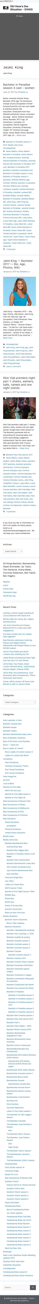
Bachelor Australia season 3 (18, 944)
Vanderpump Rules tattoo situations (18, 1275)
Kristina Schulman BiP (12, 218)
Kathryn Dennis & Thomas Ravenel (21, 1185)
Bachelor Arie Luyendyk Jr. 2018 (20, 934)
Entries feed (8, 589)
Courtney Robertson (15, 1108)
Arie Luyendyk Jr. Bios (12, 720)
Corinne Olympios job (23, 477)
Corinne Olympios (21, 467)
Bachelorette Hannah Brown (18, 1087)
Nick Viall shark (22, 499)
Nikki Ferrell (13, 1147)
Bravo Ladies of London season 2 (19, 752)
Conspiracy (7, 759)
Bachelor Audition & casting (18, 937)
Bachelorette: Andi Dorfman (18, 1097)
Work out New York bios (15, 913)
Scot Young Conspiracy (14, 769)
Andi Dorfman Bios (14, 847)
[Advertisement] (19, 39)
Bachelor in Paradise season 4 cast (18, 173)
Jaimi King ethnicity (23, 354)
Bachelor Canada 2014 (16, 958)
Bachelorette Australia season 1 (20, 1073)
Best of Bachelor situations (14, 738)
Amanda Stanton (14, 158)
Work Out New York (13, 1248)
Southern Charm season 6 (17, 1199)
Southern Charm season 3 (17, 1192)
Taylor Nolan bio (18, 243)
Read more (21, 135)
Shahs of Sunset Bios (14, 906)
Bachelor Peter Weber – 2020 (19, 1026)
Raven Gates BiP (18, 230)
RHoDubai (7, 1252)
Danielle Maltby (9, 196)
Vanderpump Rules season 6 (15, 1272)
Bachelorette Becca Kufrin (17, 1077)
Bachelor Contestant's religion (19, 975)
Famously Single (12, 1171)
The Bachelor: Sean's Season (19, 1151)
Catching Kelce (11, 1164)
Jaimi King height (28, 357)
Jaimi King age (22, 347)
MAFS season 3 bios (13, 888)
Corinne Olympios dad (12, 470)
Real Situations (9, 819)
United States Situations (15, 833)
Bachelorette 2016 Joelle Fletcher (21, 1070)
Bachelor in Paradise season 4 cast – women (18, 86)
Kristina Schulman (14, 211)
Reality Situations (10, 916)
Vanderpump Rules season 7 (19, 1241)
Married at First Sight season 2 (18, 794)
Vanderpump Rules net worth (19, 1220)
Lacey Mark (27, 218)
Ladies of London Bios (14, 884)
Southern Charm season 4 (17, 1195)
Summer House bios (13, 909)
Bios (10, 1130)
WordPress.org (9, 596)
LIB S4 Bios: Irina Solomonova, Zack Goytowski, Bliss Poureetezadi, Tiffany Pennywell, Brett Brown (19, 675)
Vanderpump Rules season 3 (19, 1231)
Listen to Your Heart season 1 (19, 1111)
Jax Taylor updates (15, 1213)
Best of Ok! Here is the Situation (16, 741)
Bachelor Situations (13, 927)
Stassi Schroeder (12, 1202)
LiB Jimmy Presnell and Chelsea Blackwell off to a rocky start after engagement (17, 628)
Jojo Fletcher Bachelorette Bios (20, 870)
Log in (5, 585)
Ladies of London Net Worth (17, 755)
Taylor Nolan (18, 237)
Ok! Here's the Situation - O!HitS (21, 8)
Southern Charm (12, 1181)
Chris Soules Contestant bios (19, 867)
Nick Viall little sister (21, 496)
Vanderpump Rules (13, 1206)
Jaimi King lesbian (23, 360)
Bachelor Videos (10, 731)
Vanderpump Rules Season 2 (19, 1227)
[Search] (33, 1287)
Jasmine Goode (9, 205)
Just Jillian (9, 881)
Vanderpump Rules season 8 (19, 1245)
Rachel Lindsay (20, 502)
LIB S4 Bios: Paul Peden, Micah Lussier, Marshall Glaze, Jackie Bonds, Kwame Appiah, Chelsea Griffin (19, 666)
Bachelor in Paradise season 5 (21, 1008)
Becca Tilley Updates (15, 923)
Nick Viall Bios (12, 874)
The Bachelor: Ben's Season (18, 1134)
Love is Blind (8, 783)
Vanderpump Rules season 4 (19, 1234)
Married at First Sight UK (15, 798)
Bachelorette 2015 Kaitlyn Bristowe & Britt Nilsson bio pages (19, 1063)
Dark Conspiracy (12, 762)
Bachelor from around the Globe (20, 988)
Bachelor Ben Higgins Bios (17, 850)
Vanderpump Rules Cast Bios (19, 1217)
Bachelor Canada (14, 951)
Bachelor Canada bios (12, 724)
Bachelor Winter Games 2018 (19, 1029)
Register (6, 582)
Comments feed (10, 592)
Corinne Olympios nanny (13, 480)
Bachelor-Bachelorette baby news (17, 734)
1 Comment (10, 249)
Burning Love (12, 1101)
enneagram (11, 826)
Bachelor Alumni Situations (16, 920)
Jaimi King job (9, 360)
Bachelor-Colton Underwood (18, 1045)
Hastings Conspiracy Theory (16, 766)
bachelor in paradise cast (22, 170)
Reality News (8, 836)
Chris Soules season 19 (14, 1167)
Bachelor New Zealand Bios (18, 860)
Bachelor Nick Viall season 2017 (19, 455)
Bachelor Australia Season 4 (18, 948)
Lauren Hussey (22, 486)
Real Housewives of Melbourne (16, 808)
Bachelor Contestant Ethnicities (20, 965)
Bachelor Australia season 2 (18, 941)
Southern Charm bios (15, 1188)
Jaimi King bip (22, 202)
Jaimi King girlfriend (11, 357)
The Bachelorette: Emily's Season (21, 1160)
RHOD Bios (9, 899)
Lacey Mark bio (20, 224)
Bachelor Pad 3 (13, 1022)
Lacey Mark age (9, 221)
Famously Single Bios (14, 877)
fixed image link (9, 776)
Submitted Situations (12, 1265)
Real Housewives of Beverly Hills (16, 801)
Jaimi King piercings (11, 363)
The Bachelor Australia (16, 1121)
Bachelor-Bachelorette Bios (16, 843)
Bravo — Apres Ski (11, 745)
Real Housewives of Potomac (15, 815)
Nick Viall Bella (24, 489)
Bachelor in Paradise (15, 992)
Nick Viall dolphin (20, 493)
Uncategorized (9, 148)
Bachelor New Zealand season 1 (20, 1015)
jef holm (6, 780)
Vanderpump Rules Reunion (18, 1224)
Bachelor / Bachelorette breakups (21, 930)
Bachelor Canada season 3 (19, 955)
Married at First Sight (12, 787)
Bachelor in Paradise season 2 (21, 995)
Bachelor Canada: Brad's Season (20, 962)
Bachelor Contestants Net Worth (20, 985)
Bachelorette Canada (15, 1080)
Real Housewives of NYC (13, 812)
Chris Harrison (13, 1104)
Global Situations (12, 822)
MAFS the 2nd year (13, 791)
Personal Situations (13, 829)
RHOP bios (9, 902)
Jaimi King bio (21, 351)
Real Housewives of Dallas (14, 805)
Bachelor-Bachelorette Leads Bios (21, 863)
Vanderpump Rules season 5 (19, 1238)
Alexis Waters (11, 151)
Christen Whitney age (20, 180)
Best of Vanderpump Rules (18, 1210)
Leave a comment (13, 366)
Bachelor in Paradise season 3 (21, 999)
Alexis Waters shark (18, 461)
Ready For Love (11, 1174)
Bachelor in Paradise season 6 (21, 1012)
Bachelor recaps (10, 727)
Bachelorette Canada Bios (19, 1084)
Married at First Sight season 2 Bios (20, 891)
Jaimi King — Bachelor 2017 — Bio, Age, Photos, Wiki (18, 264)
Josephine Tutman (11, 483)
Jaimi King (11, 202)
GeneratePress (23, 1301)
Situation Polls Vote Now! (13, 1261)
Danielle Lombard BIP (22, 192)
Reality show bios (15, 145)
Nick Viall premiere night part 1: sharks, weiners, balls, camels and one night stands (19, 383)
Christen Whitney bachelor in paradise (19, 183)
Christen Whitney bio (11, 186)
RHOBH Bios (10, 895)
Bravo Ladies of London (13, 748)
